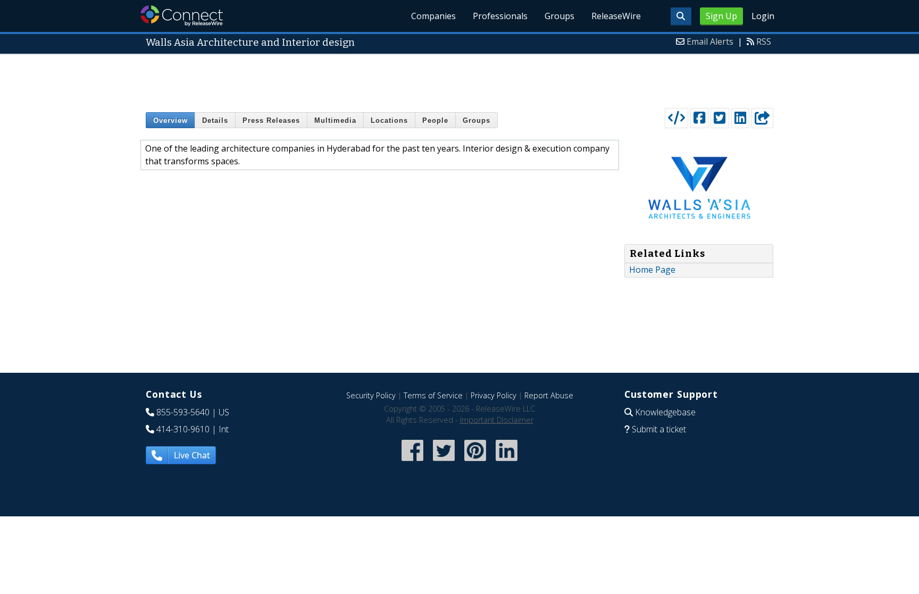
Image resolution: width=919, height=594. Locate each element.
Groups (559, 16)
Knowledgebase (665, 412)
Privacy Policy (493, 395)
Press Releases (271, 120)
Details (215, 120)
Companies (433, 16)
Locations (389, 120)
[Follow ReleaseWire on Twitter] (443, 462)
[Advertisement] (459, 79)
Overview (170, 120)
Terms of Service (433, 395)
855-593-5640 (183, 412)
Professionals (500, 16)
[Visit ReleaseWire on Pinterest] (475, 462)
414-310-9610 (183, 429)
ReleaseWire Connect (181, 15)
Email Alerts (710, 41)
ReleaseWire (616, 16)
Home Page (652, 269)
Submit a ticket (659, 429)
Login (762, 16)
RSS (763, 41)
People (435, 120)
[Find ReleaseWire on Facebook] (412, 462)
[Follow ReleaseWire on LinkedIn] (506, 462)
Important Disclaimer (496, 420)
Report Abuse (548, 395)
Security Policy (371, 395)
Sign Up (721, 16)
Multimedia (335, 120)
